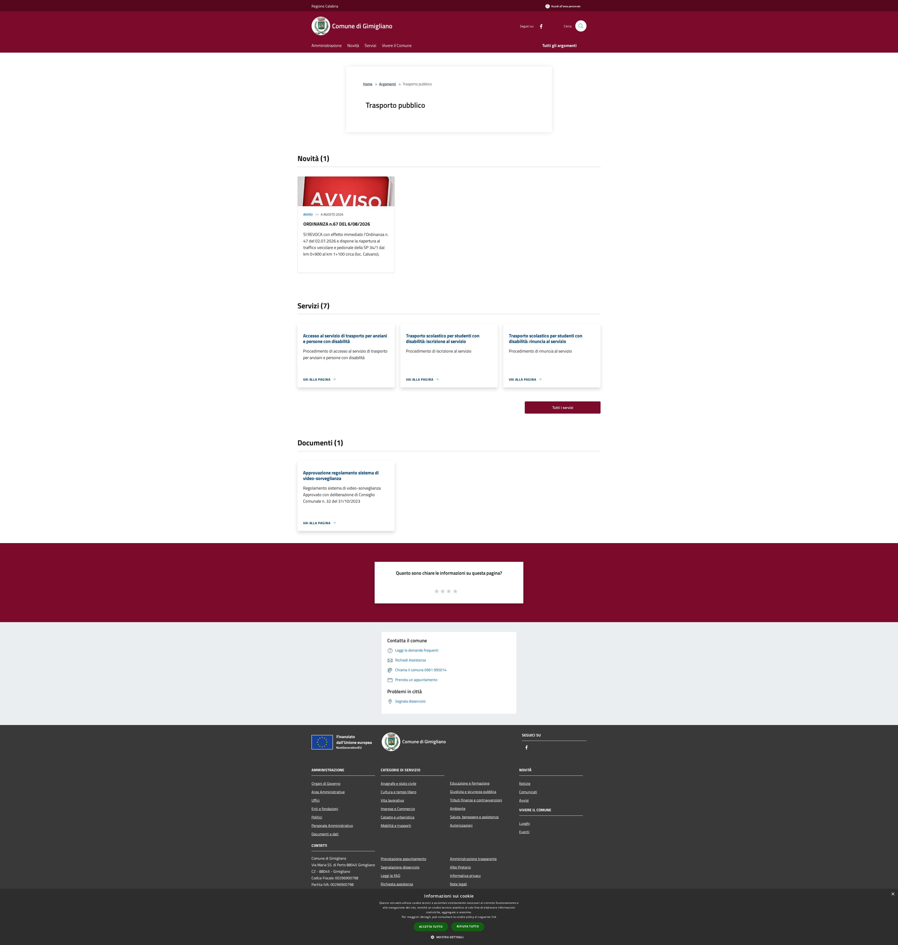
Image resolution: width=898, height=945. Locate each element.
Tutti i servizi (562, 407)
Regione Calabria (324, 6)
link (494, 917)
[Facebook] (539, 26)
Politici (316, 817)
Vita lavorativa (392, 800)
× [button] (892, 894)
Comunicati (528, 792)
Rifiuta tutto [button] (468, 926)
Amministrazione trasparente (473, 859)
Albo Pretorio (460, 867)
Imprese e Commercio (398, 809)
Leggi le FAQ (390, 875)
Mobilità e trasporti (396, 825)
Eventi (524, 832)
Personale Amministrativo (332, 825)
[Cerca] (581, 26)
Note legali (458, 884)
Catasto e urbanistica (397, 817)
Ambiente (457, 808)
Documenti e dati (325, 834)
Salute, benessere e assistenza (474, 817)
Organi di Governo (325, 783)
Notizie (524, 783)
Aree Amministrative (328, 792)
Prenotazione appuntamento (403, 859)
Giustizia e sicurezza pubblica (473, 791)
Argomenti (387, 84)
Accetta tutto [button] (431, 927)
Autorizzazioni (461, 825)
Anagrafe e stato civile (398, 783)
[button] (448, 937)
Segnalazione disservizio (400, 867)
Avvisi (308, 214)
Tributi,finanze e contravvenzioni (476, 800)
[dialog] (449, 917)
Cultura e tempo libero (398, 792)
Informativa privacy (465, 875)
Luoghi (524, 823)
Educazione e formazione (469, 783)
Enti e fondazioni (324, 809)
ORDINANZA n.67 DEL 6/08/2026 (336, 223)
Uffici (315, 800)
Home (367, 84)
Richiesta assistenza (397, 884)
